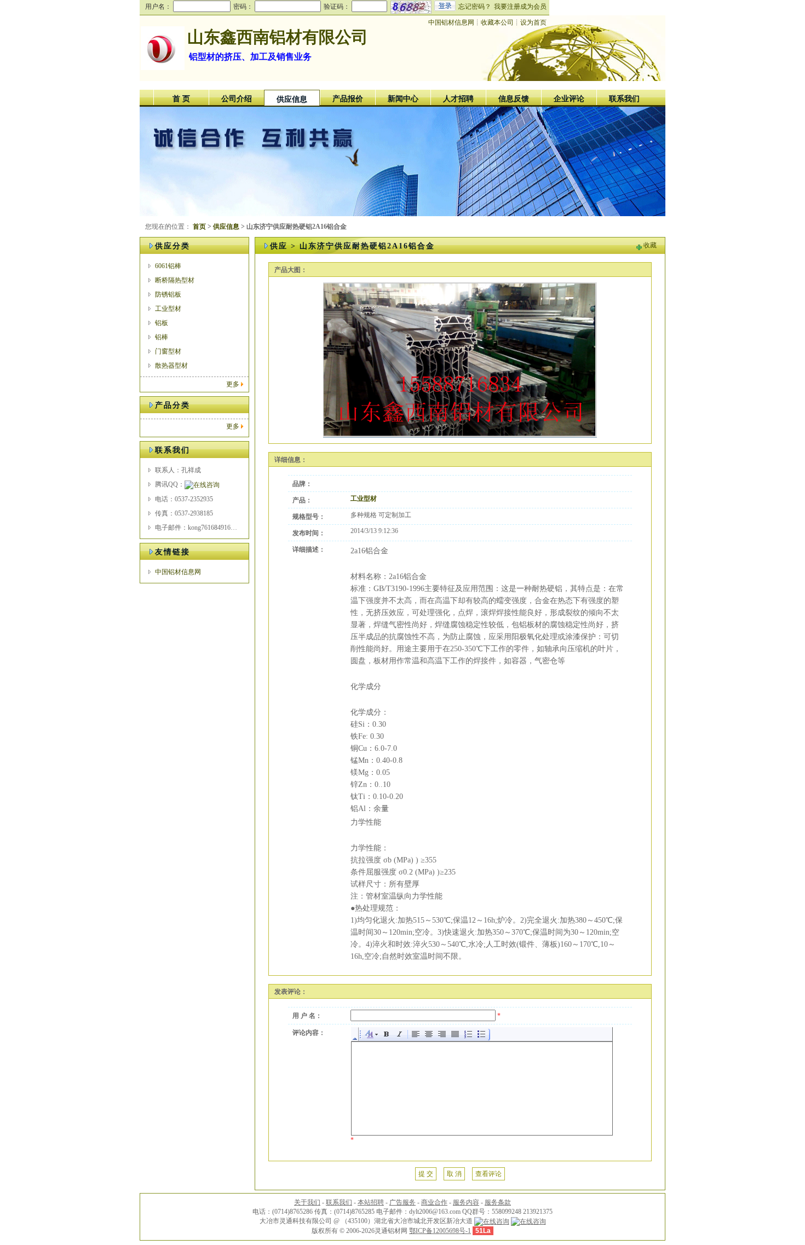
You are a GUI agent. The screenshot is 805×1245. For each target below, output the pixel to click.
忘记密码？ (474, 6)
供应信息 (292, 99)
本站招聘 (371, 1202)
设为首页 (533, 22)
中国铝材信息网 (451, 22)
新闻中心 (403, 99)
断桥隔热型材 (174, 280)
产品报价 (347, 99)
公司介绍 (236, 99)
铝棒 (161, 337)
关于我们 (307, 1202)
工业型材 (168, 308)
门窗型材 (168, 351)
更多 (232, 384)
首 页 (181, 99)
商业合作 (434, 1202)
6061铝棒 (168, 266)
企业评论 (569, 99)
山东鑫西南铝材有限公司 (277, 37)
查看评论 (488, 1174)
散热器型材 (171, 365)
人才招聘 (458, 99)
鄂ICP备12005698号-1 (440, 1231)
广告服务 (402, 1202)
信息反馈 (513, 99)
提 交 (425, 1174)
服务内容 (466, 1202)
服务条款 (498, 1202)
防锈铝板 (168, 294)
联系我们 (624, 99)
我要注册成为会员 (520, 6)
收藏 (650, 245)
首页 (199, 226)
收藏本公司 (497, 22)
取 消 (454, 1174)
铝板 (161, 323)
